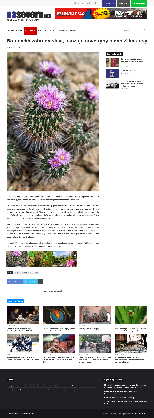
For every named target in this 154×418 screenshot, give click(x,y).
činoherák (70, 390)
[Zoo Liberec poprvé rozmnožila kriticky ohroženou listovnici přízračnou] (131, 315)
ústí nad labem (48, 390)
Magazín (63, 30)
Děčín (26, 386)
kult (55, 386)
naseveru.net (108, 3)
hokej (33, 386)
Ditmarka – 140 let (128, 70)
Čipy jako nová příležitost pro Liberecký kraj (120, 398)
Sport (52, 30)
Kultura (42, 30)
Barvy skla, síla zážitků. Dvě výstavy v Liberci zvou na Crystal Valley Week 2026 (58, 359)
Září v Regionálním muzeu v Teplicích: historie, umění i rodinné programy (132, 83)
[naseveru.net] (29, 16)
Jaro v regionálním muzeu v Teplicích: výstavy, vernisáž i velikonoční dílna (132, 61)
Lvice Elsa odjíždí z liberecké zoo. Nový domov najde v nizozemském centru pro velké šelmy (95, 359)
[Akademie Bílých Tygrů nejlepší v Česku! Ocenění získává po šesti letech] (23, 343)
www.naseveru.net (13, 414)
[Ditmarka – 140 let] (112, 73)
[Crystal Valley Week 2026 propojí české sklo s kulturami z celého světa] (59, 315)
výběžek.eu (123, 3)
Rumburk (92, 386)
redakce (9, 47)
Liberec (16, 272)
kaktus (36, 272)
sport (9, 390)
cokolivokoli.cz (139, 3)
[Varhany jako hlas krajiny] (95, 315)
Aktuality (30, 30)
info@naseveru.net (27, 414)
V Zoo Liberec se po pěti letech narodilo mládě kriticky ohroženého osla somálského (129, 359)
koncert (48, 386)
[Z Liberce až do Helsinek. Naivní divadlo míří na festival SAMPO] (23, 315)
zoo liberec (36, 390)
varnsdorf (18, 390)
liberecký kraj (72, 386)
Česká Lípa (59, 390)
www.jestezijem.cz (141, 414)
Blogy (73, 30)
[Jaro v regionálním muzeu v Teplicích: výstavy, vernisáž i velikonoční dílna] (112, 62)
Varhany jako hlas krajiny (89, 329)
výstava (26, 390)
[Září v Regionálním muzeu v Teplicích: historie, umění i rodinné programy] (112, 84)
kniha (40, 386)
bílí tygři (10, 386)
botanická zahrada (26, 272)
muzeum (83, 386)
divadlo (18, 386)
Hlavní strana (15, 30)
